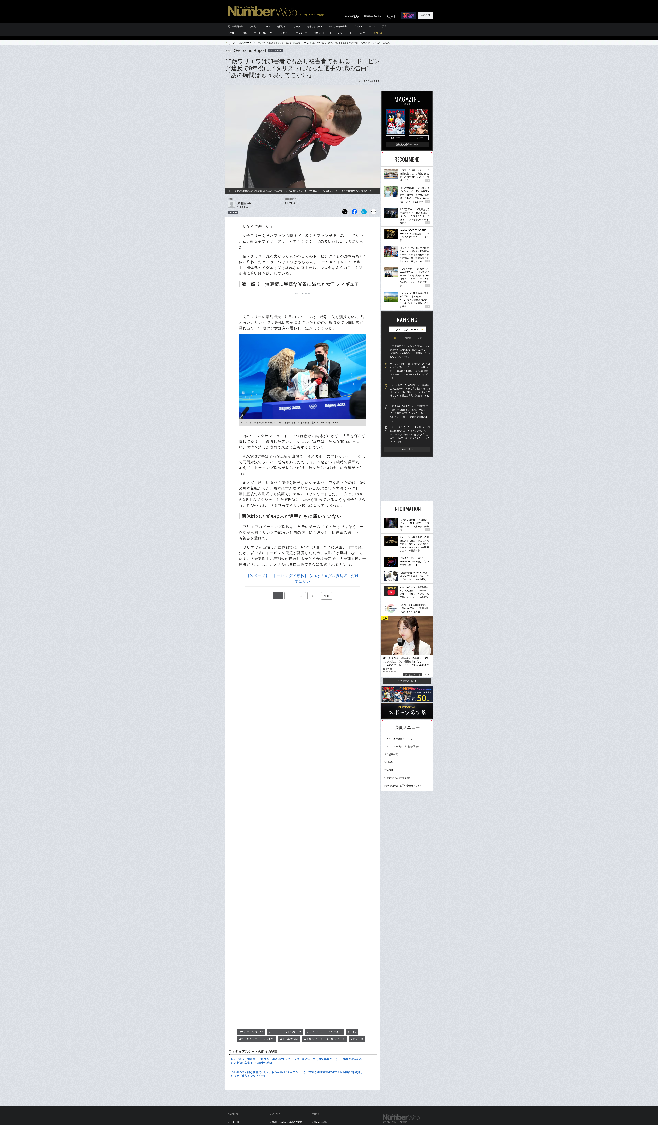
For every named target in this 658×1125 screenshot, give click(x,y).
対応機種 (388, 770)
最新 (396, 338)
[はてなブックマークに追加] (364, 212)
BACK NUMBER (276, 50)
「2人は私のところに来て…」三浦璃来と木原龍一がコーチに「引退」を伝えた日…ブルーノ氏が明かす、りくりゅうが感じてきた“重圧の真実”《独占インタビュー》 (410, 392)
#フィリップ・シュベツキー (324, 1031)
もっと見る (407, 449)
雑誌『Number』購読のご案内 (287, 1122)
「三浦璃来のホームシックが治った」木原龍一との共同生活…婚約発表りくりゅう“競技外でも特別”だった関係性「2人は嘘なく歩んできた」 (410, 351)
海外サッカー (313, 26)
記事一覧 (234, 1122)
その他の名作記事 (407, 681)
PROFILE (233, 212)
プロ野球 (254, 26)
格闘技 (231, 33)
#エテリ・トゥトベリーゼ (285, 1031)
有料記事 (378, 33)
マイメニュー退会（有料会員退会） (402, 746)
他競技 (361, 33)
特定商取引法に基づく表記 (397, 778)
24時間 (408, 338)
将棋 (245, 33)
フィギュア (301, 33)
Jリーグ (296, 26)
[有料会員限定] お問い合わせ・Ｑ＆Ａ (403, 785)
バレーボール (345, 33)
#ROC (352, 1031)
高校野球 (281, 26)
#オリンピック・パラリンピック (324, 1039)
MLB (267, 26)
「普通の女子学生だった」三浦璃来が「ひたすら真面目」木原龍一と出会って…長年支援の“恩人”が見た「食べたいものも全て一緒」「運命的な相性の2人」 (409, 413)
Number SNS (320, 1122)
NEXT (327, 596)
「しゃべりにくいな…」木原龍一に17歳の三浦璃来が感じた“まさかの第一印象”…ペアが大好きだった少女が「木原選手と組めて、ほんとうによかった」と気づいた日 (410, 434)
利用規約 (388, 762)
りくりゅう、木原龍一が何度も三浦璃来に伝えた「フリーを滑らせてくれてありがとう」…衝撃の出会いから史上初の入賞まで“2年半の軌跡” (296, 1061)
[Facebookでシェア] (354, 212)
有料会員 (425, 15)
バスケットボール (323, 33)
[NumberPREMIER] (408, 15)
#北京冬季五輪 (289, 1039)
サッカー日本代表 (338, 26)
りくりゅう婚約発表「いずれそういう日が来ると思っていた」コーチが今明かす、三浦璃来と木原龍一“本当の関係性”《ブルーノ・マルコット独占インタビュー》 (410, 371)
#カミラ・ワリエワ (251, 1031)
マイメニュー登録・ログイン (398, 738)
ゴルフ (356, 26)
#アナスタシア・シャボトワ (256, 1039)
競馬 (384, 26)
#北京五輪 (357, 1039)
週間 (419, 338)
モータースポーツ (263, 33)
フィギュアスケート (242, 42)
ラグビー (284, 33)
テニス (372, 26)
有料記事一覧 (391, 754)
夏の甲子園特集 (235, 26)
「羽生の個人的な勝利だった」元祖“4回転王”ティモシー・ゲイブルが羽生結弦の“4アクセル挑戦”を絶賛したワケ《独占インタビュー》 (297, 1074)
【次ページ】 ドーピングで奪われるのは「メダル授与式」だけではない (302, 578)
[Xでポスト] (345, 212)
